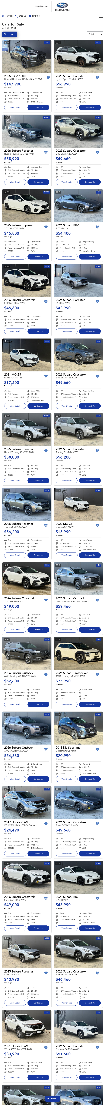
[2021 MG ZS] (26, 355)
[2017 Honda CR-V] (26, 802)
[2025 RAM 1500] (26, 56)
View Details (15, 108)
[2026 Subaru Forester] (26, 131)
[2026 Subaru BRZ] (78, 205)
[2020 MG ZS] (78, 504)
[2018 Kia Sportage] (78, 728)
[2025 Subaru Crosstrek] (78, 131)
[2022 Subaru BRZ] (78, 877)
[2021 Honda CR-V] (26, 1026)
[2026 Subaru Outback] (78, 578)
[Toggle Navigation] (101, 16)
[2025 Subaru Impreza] (26, 205)
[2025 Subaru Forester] (78, 56)
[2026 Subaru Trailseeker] (78, 653)
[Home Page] (52, 6)
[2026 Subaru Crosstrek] (26, 280)
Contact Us (38, 108)
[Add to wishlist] (48, 78)
